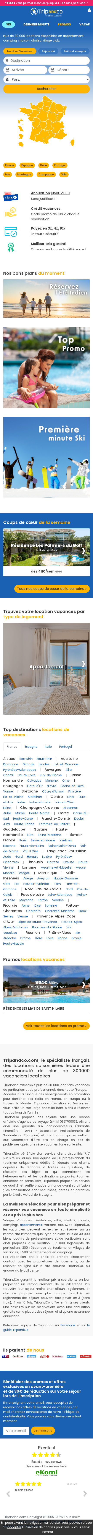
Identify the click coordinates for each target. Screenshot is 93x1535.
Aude (7, 856)
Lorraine (29, 867)
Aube (7, 813)
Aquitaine (69, 758)
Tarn (57, 884)
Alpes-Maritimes (15, 927)
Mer (7, 174)
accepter (14, 1527)
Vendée (58, 900)
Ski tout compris (75, 51)
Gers (6, 884)
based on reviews (46, 1461)
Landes (44, 764)
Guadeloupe (14, 829)
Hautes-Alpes (71, 922)
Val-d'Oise (30, 851)
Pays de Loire (32, 894)
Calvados (34, 780)
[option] (46, 1497)
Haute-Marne (39, 813)
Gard (19, 856)
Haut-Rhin (44, 759)
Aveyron (43, 878)
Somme (51, 905)
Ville (64, 174)
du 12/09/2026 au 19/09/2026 (46, 987)
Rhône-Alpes (59, 932)
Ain (77, 933)
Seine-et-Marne (43, 840)
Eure (30, 835)
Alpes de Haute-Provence (37, 922)
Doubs (79, 818)
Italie (43, 165)
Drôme (25, 938)
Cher (70, 797)
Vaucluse (10, 933)
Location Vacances (19, 51)
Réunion (33, 932)
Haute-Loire (26, 775)
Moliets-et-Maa (46, 550)
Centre (57, 796)
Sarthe (43, 900)
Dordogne (10, 764)
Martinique (47, 872)
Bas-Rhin (26, 759)
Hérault (32, 856)
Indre (21, 802)
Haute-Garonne (66, 878)
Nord (69, 889)
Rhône (62, 938)
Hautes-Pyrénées (36, 884)
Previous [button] (8, 1494)
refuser (86, 1522)
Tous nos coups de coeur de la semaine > (52, 588)
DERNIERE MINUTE (36, 25)
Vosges (24, 873)
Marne (20, 813)
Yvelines (65, 840)
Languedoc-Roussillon (66, 851)
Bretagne (30, 791)
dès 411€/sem (46, 571)
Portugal (60, 165)
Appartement (46, 667)
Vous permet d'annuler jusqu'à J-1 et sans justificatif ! (47, 3)
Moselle (8, 873)
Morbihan (35, 797)
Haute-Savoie (13, 943)
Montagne (24, 174)
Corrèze (53, 862)
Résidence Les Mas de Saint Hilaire (33, 1009)
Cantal (8, 775)
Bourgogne (13, 785)
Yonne (8, 791)
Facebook (68, 1325)
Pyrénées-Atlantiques (19, 770)
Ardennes (70, 808)
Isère (38, 938)
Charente (33, 911)
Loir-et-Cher (64, 802)
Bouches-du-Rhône (47, 927)
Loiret (7, 808)
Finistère (74, 791)
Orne (66, 780)
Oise (37, 905)
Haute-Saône (24, 824)
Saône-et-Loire (72, 786)
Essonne (9, 846)
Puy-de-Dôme (51, 775)
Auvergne (53, 769)
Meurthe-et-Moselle (56, 867)
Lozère (47, 856)
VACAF (84, 25)
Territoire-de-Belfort (54, 824)
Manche (51, 780)
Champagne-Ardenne (39, 807)
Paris (22, 840)
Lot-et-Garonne (66, 764)
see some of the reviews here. (46, 1466)
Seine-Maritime (49, 835)
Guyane (40, 829)
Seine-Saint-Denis (62, 846)
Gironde (28, 764)
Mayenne (26, 900)
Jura (6, 824)
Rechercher (46, 89)
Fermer (47, 1532)
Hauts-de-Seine (32, 846)
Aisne (26, 905)
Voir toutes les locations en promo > (56, 1026)
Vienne (23, 916)
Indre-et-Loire (40, 802)
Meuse (81, 867)
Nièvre (51, 786)
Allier (69, 770)
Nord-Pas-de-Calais (43, 889)
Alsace (9, 758)
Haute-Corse (23, 818)
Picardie (10, 905)
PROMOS (64, 25)
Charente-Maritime (60, 911)
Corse (63, 813)
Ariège (28, 878)
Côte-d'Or (35, 786)
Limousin (35, 861)
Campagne (46, 174)
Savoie (77, 938)
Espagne (27, 165)
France (9, 165)
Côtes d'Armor (53, 791)
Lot (16, 884)
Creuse (68, 862)
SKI (8, 24)
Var (68, 927)
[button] (46, 24)
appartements (31, 1225)
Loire (49, 938)
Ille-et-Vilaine (13, 797)
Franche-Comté (56, 818)
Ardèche (9, 938)
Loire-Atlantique (60, 894)
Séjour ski (48, 51)
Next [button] (85, 1494)
